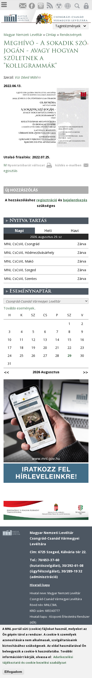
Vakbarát (58, 6)
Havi (75, 230)
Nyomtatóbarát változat (26, 165)
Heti (48, 230)
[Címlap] (20, 18)
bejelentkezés (75, 200)
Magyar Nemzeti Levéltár (23, 34)
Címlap (51, 34)
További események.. (20, 308)
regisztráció (46, 200)
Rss (49, 6)
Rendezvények (71, 34)
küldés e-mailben (68, 165)
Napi (19, 230)
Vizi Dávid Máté (28, 77)
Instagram (40, 6)
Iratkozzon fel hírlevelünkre (22, 6)
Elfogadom (13, 672)
